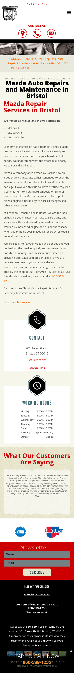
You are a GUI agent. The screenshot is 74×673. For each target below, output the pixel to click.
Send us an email (37, 612)
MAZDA (24, 68)
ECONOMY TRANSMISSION (25, 59)
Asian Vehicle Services (17, 302)
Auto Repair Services (37, 594)
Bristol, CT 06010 (59, 78)
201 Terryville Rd (36, 78)
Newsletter (34, 547)
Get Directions (37, 360)
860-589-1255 (13, 78)
